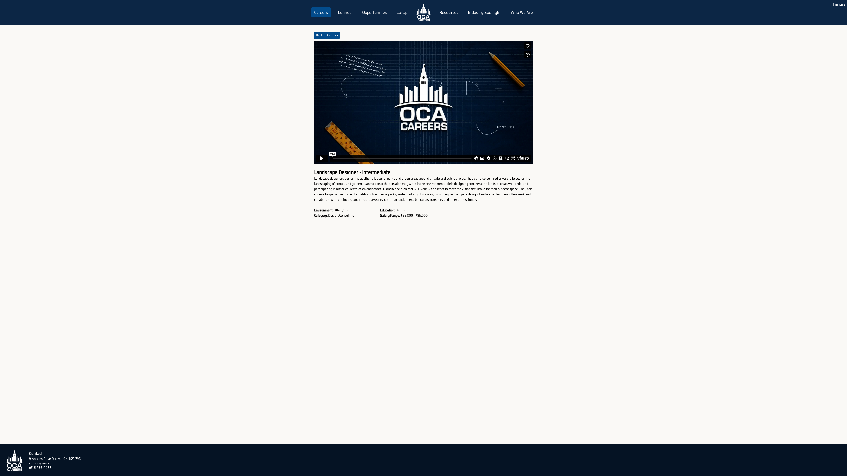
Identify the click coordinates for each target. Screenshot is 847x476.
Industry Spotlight (484, 12)
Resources (448, 12)
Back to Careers (327, 35)
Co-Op (402, 12)
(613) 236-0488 (40, 467)
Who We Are (522, 12)
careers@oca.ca (40, 463)
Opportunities (374, 12)
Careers (321, 12)
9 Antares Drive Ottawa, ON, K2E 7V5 (55, 459)
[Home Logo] (423, 12)
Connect (345, 12)
